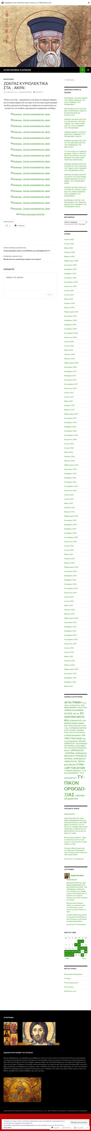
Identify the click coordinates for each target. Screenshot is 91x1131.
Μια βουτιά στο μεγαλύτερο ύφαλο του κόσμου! (22, 257)
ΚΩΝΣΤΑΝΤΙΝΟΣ (26, 92)
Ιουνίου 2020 (69, 244)
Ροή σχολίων (69, 987)
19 (69, 952)
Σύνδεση (67, 978)
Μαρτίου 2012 (69, 665)
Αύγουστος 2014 (70, 542)
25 (66, 955)
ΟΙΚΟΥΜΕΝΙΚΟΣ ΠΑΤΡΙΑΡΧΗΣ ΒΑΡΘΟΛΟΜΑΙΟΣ (75, 748)
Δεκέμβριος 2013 (70, 576)
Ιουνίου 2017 (69, 397)
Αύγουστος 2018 (70, 337)
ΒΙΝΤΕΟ (76, 714)
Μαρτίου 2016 (69, 461)
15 (79, 948)
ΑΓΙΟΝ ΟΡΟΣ (75, 705)
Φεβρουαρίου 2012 (71, 669)
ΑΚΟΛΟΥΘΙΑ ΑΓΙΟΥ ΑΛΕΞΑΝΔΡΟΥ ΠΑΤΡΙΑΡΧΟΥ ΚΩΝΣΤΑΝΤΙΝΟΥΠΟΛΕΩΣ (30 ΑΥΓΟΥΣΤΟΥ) (75, 112)
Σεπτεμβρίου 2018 (71, 333)
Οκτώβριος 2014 (70, 533)
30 (82, 955)
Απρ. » (84, 958)
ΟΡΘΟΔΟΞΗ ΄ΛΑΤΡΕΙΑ (74, 751)
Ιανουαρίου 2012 (70, 673)
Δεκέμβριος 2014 (70, 524)
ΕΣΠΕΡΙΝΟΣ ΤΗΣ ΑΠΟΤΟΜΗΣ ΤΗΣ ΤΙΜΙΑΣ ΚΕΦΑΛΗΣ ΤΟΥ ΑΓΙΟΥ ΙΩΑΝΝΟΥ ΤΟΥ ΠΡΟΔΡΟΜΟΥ (75, 101)
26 (69, 955)
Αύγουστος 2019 (70, 286)
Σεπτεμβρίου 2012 (71, 639)
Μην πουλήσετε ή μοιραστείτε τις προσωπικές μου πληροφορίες (67, 1111)
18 (66, 952)
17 (86, 948)
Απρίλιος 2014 (69, 559)
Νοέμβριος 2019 (70, 273)
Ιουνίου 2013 (69, 601)
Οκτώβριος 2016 (70, 431)
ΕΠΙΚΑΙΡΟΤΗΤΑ (76, 721)
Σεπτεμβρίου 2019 (71, 282)
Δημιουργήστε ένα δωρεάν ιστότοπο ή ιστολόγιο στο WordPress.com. (25, 1111)
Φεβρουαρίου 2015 (71, 516)
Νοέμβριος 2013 (70, 580)
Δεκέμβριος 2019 (70, 269)
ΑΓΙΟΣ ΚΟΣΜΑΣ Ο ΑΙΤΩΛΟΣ (17, 70)
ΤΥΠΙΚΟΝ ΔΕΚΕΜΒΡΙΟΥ (75, 772)
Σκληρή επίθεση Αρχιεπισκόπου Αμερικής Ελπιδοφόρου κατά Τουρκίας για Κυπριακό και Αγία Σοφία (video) (75, 851)
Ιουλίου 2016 (69, 444)
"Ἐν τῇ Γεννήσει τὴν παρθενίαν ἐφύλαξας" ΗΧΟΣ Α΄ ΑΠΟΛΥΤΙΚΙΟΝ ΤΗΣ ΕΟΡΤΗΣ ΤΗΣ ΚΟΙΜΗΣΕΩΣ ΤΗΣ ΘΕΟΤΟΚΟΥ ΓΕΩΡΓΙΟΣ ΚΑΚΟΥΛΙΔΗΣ (75, 155)
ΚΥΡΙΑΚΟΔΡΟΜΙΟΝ (72, 735)
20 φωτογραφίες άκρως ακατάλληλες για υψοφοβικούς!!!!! (27, 249)
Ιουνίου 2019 (69, 295)
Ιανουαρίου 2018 (70, 367)
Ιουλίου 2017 (69, 393)
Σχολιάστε (39, 92)
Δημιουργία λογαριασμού (73, 974)
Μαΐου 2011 (68, 686)
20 (72, 952)
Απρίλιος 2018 (69, 354)
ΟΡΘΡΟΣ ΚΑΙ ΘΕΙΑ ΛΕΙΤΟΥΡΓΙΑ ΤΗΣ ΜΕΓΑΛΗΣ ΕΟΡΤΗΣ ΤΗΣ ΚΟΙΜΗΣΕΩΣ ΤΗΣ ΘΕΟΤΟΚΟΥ (75, 144)
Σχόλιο (50, 294)
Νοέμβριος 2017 (70, 376)
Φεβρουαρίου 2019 (71, 312)
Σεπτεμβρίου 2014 (71, 537)
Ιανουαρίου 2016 (70, 469)
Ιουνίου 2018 (69, 346)
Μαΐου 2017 (68, 401)
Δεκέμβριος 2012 (70, 627)
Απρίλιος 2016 (69, 456)
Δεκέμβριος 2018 (70, 320)
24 (86, 952)
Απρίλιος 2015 (69, 507)
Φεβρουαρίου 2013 (71, 618)
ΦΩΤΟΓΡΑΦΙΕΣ (9, 79)
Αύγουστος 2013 (70, 593)
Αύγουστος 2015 (70, 490)
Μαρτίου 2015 (69, 512)
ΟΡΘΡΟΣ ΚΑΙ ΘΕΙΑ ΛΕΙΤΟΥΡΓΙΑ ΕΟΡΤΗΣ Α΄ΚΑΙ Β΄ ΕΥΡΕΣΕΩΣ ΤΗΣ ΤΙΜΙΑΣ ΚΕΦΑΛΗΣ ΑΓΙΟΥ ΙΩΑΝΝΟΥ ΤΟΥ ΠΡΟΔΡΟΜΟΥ (75, 191)
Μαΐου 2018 (68, 350)
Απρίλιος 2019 (69, 303)
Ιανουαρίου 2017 (70, 418)
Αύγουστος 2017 (70, 388)
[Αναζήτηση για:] (75, 80)
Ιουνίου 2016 (69, 448)
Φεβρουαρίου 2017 (71, 414)
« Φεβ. (67, 958)
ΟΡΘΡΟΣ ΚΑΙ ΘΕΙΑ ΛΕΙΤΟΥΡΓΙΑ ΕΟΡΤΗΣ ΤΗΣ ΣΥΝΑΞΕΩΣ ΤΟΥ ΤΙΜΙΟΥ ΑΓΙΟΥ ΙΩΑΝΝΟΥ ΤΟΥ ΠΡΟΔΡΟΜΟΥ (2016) (75, 167)
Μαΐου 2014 (68, 554)
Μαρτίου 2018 (69, 359)
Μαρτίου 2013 (69, 614)
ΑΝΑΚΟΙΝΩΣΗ (69, 814)
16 (82, 948)
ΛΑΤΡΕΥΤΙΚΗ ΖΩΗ (75, 737)
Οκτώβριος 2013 (70, 584)
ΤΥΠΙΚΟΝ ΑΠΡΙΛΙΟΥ (72, 771)
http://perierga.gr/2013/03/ (33, 214)
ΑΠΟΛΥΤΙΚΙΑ (82, 708)
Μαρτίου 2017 (69, 410)
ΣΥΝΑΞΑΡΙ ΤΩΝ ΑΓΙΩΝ (74, 766)
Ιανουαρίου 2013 (70, 622)
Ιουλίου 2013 (69, 597)
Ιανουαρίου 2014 (70, 571)
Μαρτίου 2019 (69, 307)
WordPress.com (70, 991)
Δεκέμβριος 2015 (70, 473)
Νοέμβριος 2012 (70, 631)
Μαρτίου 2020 (69, 256)
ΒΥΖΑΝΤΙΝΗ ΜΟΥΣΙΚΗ (74, 717)
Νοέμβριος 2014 (70, 529)
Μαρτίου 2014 (69, 563)
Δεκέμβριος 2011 (70, 678)
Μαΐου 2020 (68, 248)
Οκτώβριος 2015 (70, 482)
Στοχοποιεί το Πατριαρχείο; (74, 859)
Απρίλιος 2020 (69, 252)
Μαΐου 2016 (68, 452)
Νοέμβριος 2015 (70, 478)
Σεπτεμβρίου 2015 (71, 486)
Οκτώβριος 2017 (70, 380)
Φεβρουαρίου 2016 (71, 465)
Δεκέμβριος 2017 (70, 371)
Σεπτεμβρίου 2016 (71, 435)
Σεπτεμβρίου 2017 (71, 384)
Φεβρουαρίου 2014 (71, 567)
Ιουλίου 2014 (69, 546)
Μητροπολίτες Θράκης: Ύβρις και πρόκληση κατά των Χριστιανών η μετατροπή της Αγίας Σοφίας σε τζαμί (75, 840)
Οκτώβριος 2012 (70, 635)
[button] (7, 1026)
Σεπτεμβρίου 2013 (71, 588)
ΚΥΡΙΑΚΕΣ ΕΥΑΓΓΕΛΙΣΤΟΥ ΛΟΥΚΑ (75, 729)
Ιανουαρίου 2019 (70, 316)
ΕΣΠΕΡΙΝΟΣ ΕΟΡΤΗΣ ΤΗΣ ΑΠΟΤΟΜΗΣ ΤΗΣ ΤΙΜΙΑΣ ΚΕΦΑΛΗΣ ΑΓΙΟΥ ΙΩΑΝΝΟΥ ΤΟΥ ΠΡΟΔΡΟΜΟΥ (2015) (75, 203)
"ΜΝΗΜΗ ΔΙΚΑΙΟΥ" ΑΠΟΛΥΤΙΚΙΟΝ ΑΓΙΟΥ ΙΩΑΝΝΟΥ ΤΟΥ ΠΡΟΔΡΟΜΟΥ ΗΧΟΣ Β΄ (75, 134)
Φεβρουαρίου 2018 (71, 363)
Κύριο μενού (88, 70)
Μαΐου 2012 (68, 656)
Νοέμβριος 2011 (70, 682)
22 (79, 952)
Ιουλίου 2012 (69, 648)
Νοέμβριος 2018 (70, 324)
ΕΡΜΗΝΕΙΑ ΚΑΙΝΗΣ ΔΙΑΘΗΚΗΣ (75, 723)
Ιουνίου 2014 (69, 550)
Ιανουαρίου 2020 (70, 265)
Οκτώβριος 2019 (70, 278)
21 (76, 952)
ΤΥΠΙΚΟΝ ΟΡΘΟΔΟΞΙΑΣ (75, 785)
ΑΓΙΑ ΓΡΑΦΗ (73, 702)
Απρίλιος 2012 (69, 661)
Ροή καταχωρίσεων (71, 983)
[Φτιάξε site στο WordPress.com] (45, 2)
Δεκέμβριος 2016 (70, 422)
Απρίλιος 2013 (69, 610)
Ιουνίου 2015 (69, 499)
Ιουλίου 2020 (69, 239)
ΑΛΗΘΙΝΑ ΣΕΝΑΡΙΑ (74, 706)
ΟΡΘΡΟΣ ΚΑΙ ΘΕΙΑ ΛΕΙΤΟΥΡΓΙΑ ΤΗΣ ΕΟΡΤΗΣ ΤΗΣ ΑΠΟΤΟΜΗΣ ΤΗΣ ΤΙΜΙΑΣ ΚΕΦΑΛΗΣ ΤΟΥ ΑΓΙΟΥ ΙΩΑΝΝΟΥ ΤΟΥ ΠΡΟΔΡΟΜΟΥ (75, 123)
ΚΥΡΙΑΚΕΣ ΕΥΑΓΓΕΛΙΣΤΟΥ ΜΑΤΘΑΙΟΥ (74, 731)
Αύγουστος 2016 (70, 439)
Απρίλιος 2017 (69, 405)
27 (72, 955)
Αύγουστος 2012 (70, 644)
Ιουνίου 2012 (69, 652)
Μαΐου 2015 (68, 503)
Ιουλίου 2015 (69, 495)
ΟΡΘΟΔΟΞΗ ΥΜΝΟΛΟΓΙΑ (75, 760)
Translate (81, 224)
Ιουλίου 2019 (69, 290)
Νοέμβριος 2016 (70, 427)
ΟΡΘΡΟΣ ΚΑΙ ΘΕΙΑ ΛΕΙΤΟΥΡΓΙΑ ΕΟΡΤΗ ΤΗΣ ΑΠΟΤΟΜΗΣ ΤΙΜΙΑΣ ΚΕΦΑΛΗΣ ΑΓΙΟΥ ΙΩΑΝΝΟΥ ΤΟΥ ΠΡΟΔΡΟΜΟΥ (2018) (75, 179)
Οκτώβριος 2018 (70, 329)
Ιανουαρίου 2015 (70, 520)
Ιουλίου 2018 (69, 342)
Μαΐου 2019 (68, 299)
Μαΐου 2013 (68, 605)
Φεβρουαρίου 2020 (71, 261)
